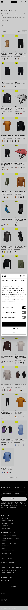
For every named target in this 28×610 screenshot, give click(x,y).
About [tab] (23, 280)
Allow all (14, 324)
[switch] (24, 312)
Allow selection (14, 328)
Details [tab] (14, 280)
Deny (14, 332)
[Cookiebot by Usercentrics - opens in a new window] (19, 276)
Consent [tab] (5, 280)
